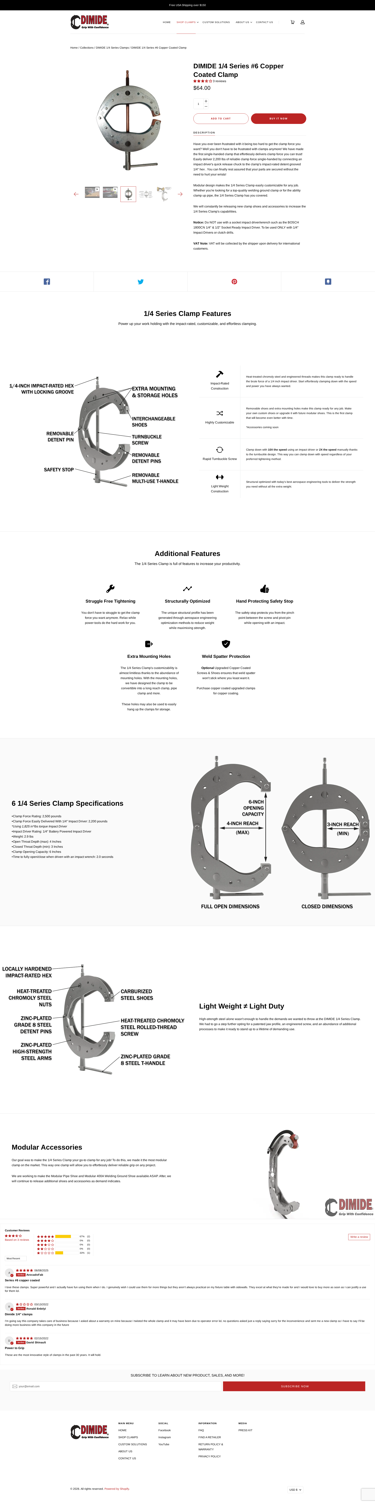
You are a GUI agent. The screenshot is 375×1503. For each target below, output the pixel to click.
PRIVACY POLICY (209, 1456)
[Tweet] (141, 282)
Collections (87, 47)
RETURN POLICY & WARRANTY (210, 1447)
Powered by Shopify (116, 1488)
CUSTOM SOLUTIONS (216, 22)
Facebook (164, 1430)
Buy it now (279, 118)
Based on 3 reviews (17, 1239)
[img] (25, 1270)
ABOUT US (242, 22)
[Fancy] (328, 282)
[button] (203, 81)
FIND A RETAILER (209, 1437)
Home (74, 47)
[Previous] (76, 194)
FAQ (201, 1430)
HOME (167, 22)
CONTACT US (264, 22)
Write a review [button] (359, 1236)
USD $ (293, 1489)
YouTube (163, 1444)
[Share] (47, 282)
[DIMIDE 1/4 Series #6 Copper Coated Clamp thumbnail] (128, 194)
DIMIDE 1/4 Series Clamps (112, 47)
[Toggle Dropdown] (198, 22)
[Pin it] (234, 282)
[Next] (180, 194)
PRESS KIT (245, 1430)
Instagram (164, 1437)
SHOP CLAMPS (186, 22)
